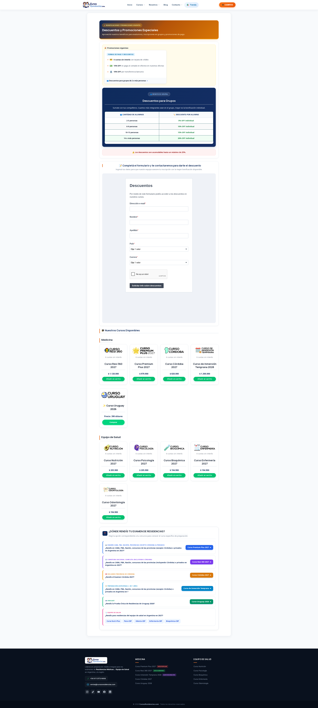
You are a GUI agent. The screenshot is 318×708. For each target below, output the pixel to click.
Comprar (113, 422)
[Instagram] (87, 692)
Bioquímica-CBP (172, 621)
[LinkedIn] (110, 692)
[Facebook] (104, 692)
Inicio (129, 5)
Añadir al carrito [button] (113, 379)
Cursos (139, 5)
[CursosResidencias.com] (107, 660)
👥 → (127, 81)
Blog (166, 5)
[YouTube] (98, 692)
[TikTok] (93, 692)
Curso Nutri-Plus (113, 621)
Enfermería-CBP (155, 621)
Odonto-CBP (140, 621)
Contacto (176, 5)
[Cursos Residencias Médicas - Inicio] (93, 5)
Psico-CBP (128, 621)
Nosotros (153, 5)
